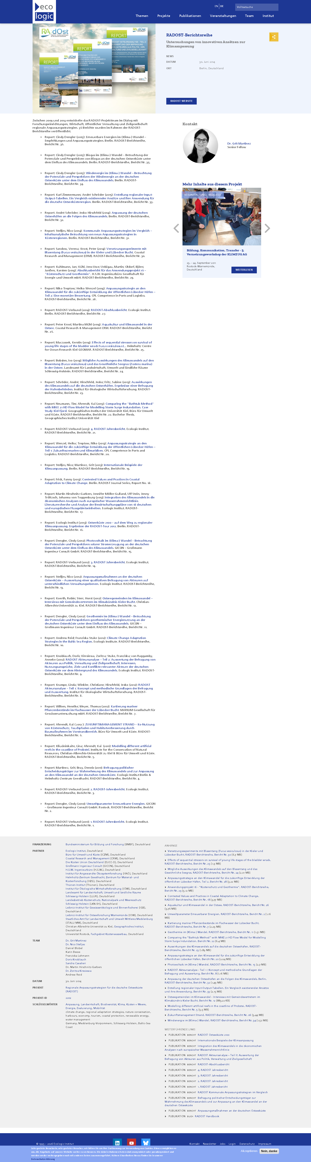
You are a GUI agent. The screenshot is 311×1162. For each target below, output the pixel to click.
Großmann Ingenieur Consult (84, 866)
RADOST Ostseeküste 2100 (213, 1035)
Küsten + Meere (136, 1004)
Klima (121, 1004)
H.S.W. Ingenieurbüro (79, 870)
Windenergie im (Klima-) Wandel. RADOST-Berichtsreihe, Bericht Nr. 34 (212, 1020)
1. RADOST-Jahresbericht (107, 822)
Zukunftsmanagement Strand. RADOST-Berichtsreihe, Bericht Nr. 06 (209, 1015)
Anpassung (72, 1004)
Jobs (222, 1144)
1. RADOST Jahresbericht (212, 1087)
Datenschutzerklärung (43, 1159)
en (216, 6)
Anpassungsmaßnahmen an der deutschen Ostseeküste (232, 1111)
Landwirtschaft (90, 1004)
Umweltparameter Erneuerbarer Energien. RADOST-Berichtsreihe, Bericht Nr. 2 (216, 914)
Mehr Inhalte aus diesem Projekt (212, 184)
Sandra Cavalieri (76, 963)
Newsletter (209, 1144)
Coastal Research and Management (87, 858)
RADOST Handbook (207, 1116)
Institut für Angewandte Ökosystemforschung (94, 873)
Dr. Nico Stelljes (75, 944)
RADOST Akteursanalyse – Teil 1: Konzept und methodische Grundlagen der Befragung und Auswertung (99, 689)
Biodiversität (108, 1004)
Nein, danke (269, 1151)
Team (249, 16)
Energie (70, 1008)
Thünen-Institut (75, 885)
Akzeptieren (249, 1151)
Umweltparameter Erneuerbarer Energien (116, 804)
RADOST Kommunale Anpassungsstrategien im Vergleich (233, 1092)
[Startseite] (44, 11)
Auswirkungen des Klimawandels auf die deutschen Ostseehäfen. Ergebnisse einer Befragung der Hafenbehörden (99, 386)
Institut (268, 16)
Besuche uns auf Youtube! (131, 1143)
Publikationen (190, 16)
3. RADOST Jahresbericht (108, 562)
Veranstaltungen (223, 16)
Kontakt (194, 1144)
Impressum (264, 1144)
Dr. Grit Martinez (76, 940)
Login (232, 1144)
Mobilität (99, 1008)
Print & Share (273, 36)
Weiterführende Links (180, 1029)
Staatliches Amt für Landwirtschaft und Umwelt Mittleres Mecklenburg (109, 919)
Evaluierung (84, 1008)
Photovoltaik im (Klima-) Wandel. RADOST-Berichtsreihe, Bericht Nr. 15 (211, 964)
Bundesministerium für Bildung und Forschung (95, 844)
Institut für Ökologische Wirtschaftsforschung (93, 889)
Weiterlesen (244, 270)
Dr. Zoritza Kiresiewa (78, 971)
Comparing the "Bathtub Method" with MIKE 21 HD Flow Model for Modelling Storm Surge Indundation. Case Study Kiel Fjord (99, 408)
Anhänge (171, 846)
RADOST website (181, 101)
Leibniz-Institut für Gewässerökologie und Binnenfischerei (102, 908)
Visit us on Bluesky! (145, 1143)
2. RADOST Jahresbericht (213, 1081)
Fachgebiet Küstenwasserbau (109, 934)
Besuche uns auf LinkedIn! (117, 1143)
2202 (68, 998)
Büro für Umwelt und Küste (83, 855)
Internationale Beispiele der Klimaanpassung (226, 1040)
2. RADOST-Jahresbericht (108, 789)
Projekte (163, 16)
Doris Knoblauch (76, 959)
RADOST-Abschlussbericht (109, 310)
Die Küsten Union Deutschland (85, 862)
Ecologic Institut (75, 851)
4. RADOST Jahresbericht (108, 429)
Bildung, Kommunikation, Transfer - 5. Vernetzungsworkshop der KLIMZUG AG (217, 252)
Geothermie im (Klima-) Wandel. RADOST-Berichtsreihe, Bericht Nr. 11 (210, 932)
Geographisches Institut (128, 926)
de (222, 6)
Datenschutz (247, 1144)
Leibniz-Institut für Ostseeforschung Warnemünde (97, 915)
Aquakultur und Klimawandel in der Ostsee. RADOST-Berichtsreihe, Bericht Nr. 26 (218, 905)
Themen (142, 16)
